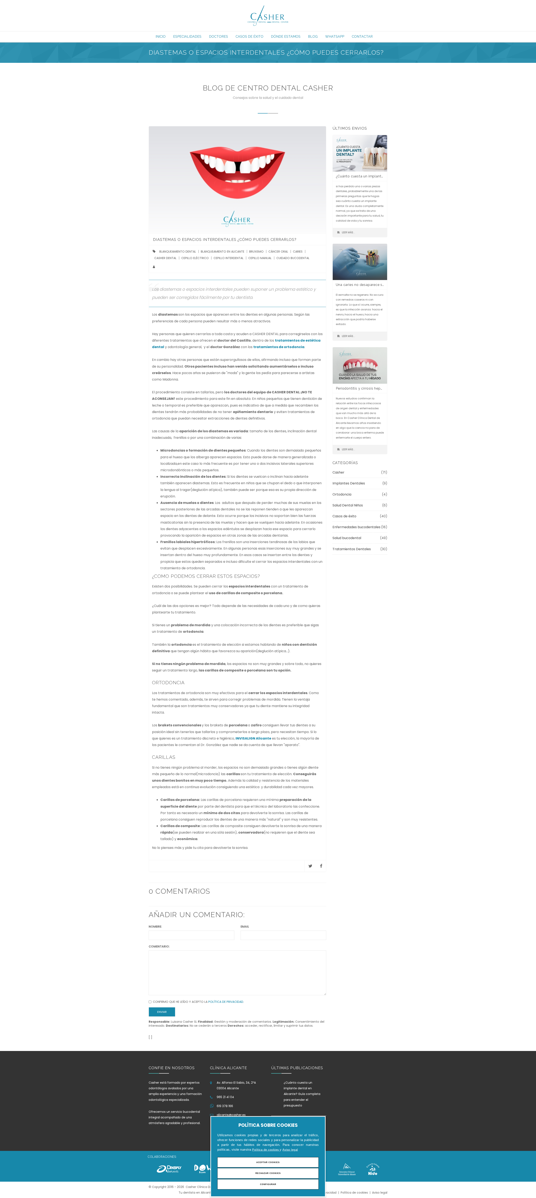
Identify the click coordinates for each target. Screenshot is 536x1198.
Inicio (161, 37)
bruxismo (256, 251)
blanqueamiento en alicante (222, 251)
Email (245, 926)
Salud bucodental (346, 538)
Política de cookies (266, 1149)
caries (298, 251)
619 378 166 (225, 1106)
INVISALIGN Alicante (253, 738)
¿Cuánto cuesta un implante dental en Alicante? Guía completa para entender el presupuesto (302, 1094)
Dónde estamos (285, 37)
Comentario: (159, 946)
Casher (338, 472)
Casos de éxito (249, 37)
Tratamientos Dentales (351, 549)
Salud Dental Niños (347, 505)
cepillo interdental (229, 258)
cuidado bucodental (292, 258)
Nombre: (155, 926)
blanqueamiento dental (177, 251)
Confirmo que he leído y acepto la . (198, 1002)
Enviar (162, 1012)
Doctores (218, 37)
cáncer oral (278, 251)
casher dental (165, 258)
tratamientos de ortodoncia (278, 347)
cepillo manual (260, 258)
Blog (313, 37)
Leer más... (348, 232)
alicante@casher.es (231, 1115)
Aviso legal (290, 1149)
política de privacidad (225, 1002)
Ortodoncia (341, 494)
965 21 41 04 (225, 1097)
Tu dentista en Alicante (196, 1192)
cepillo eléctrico (195, 258)
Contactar (362, 37)
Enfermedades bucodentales (356, 527)
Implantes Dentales (348, 483)
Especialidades (187, 37)
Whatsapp (334, 37)
